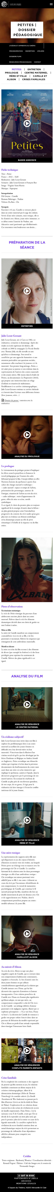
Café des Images (11, 4)
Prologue (11, 72)
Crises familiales (33, 79)
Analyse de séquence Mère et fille (27, 841)
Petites (16, 69)
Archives (26, 1181)
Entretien (34, 69)
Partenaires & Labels (26, 1178)
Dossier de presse (12, 401)
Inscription (30, 51)
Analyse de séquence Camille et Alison (27, 955)
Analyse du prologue (27, 456)
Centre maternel (36, 72)
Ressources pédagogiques (20, 62)
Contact (37, 62)
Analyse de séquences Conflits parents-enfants (27, 1066)
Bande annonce (27, 160)
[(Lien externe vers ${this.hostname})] (27, 123)
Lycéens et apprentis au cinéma (22, 45)
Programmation (16, 51)
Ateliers (40, 51)
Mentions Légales (26, 1183)
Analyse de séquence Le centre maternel (27, 725)
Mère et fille (18, 76)
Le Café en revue (26, 1175)
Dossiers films (15, 56)
